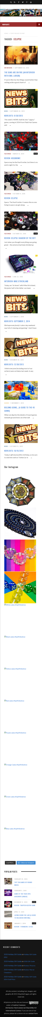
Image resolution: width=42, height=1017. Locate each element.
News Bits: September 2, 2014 (17, 321)
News (6, 111)
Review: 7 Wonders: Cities (23, 926)
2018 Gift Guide (29, 961)
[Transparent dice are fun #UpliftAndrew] (20, 555)
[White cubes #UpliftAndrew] (20, 619)
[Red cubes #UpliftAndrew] (20, 715)
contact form (33, 1013)
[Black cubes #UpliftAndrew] (20, 651)
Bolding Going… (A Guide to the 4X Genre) (19, 409)
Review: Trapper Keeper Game (24, 905)
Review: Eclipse (11, 198)
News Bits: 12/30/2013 (14, 364)
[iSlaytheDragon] (21, 12)
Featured (7, 154)
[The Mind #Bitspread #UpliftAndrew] (20, 523)
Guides (6, 403)
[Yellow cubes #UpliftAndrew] (20, 683)
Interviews (8, 68)
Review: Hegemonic (12, 158)
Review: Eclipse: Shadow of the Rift (20, 238)
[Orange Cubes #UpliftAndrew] (20, 779)
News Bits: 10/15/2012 (14, 450)
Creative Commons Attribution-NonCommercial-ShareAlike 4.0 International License (21, 1008)
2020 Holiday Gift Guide (12, 954)
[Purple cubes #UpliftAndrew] (20, 747)
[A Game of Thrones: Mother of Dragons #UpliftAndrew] (20, 491)
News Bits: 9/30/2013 (13, 115)
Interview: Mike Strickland (16, 281)
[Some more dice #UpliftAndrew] (20, 587)
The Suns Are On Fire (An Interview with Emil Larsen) (19, 74)
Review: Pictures (29, 965)
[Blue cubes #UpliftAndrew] (20, 843)
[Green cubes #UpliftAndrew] (20, 811)
